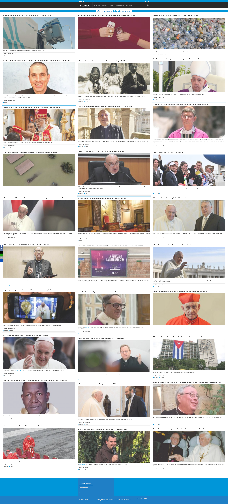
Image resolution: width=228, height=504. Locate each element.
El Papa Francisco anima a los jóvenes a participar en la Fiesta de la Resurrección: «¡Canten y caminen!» (111, 245)
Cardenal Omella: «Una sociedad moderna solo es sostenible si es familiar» (27, 244)
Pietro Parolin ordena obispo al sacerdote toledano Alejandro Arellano (100, 292)
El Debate (117, 11)
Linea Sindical (129, 5)
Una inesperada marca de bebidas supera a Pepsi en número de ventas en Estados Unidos (106, 15)
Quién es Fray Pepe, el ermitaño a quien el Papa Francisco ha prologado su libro (103, 429)
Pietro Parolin (87, 327)
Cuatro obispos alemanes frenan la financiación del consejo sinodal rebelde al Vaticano (181, 104)
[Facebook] (143, 1)
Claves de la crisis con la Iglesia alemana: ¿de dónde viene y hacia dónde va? (102, 338)
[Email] (1, 257)
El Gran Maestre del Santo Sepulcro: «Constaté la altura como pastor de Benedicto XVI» (181, 429)
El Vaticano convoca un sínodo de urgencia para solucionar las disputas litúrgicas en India (31, 107)
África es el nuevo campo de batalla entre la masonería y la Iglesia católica (102, 198)
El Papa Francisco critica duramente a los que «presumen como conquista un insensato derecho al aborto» (37, 198)
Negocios (5, 53)
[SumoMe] (1, 260)
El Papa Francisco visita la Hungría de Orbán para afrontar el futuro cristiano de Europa (180, 198)
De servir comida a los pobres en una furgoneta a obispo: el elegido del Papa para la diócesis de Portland (36, 60)
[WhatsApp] (1, 255)
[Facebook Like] (1, 249)
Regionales (104, 5)
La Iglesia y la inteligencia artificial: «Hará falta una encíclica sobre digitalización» (29, 290)
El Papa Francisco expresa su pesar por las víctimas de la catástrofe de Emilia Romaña (30, 152)
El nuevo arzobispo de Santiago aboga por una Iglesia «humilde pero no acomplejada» (105, 106)
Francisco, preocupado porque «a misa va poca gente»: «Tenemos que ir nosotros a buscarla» (183, 59)
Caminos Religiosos (119, 5)
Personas (111, 5)
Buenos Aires (97, 5)
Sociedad (155, 54)
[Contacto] (148, 1)
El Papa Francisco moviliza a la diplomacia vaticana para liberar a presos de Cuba (178, 337)
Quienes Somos (139, 498)
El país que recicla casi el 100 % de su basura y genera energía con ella (175, 15)
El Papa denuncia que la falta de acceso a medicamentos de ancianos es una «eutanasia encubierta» (185, 244)
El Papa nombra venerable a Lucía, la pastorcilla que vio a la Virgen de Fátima (102, 61)
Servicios (145, 498)
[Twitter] (146, 1)
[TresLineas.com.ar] (86, 5)
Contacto (147, 501)
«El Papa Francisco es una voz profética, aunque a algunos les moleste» (101, 151)
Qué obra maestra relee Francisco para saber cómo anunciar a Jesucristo (26, 335)
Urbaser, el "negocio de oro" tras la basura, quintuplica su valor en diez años (27, 15)
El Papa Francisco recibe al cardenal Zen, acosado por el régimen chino (25, 426)
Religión (155, 97)
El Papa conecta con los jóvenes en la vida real (168, 152)
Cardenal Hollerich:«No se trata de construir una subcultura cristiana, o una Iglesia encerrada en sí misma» (187, 382)
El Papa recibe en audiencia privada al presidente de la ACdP (97, 384)
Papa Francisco (157, 188)
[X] (1, 252)
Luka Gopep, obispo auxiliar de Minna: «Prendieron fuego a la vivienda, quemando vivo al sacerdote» (35, 380)
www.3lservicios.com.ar (83, 499)
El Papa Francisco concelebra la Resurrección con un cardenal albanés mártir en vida (180, 291)
